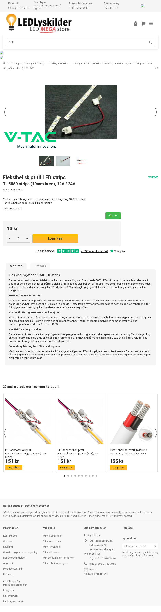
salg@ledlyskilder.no (96, 573)
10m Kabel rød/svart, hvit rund (128, 451)
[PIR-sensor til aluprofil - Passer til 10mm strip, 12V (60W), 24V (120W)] (28, 421)
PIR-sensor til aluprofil (26, 453)
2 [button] (68, 476)
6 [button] (82, 476)
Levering (8, 546)
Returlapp (8, 574)
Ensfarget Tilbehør (59, 63)
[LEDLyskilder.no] (64, 23)
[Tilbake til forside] (4, 63)
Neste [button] (155, 112)
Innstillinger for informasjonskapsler (15, 583)
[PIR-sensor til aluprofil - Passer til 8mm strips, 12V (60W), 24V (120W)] (80, 421)
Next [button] (156, 433)
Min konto (49, 527)
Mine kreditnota (52, 546)
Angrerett (8, 563)
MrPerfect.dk (10, 595)
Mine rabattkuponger (55, 563)
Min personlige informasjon (58, 557)
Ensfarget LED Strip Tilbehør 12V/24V (92, 63)
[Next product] (157, 67)
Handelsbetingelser (14, 557)
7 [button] (86, 476)
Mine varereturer (52, 541)
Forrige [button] (5, 112)
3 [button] (71, 476)
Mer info (16, 266)
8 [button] (89, 476)
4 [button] (75, 476)
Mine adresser (51, 552)
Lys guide (8, 590)
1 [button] (64, 476)
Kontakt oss (10, 535)
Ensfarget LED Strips (35, 63)
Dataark (40, 266)
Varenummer (10, 189)
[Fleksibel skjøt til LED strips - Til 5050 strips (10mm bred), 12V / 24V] (46, 161)
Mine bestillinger (52, 535)
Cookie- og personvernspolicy (20, 552)
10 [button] (96, 476)
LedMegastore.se (13, 601)
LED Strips (15, 63)
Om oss (7, 541)
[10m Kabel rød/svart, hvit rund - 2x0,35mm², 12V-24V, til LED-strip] (133, 421)
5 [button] (79, 476)
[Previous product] (155, 67)
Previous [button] (4, 433)
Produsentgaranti (13, 568)
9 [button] (93, 476)
